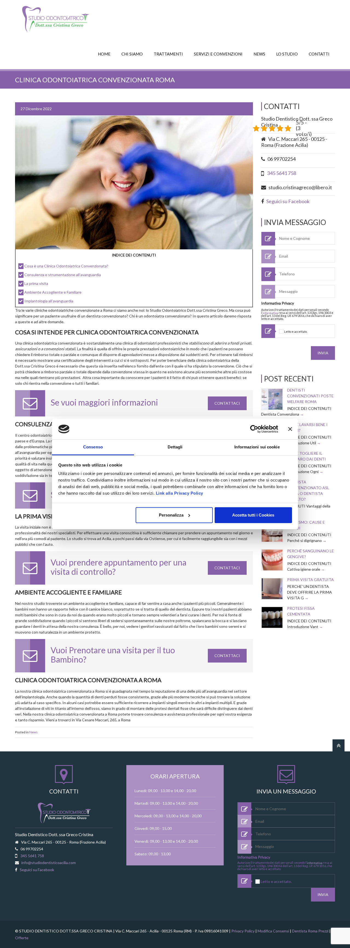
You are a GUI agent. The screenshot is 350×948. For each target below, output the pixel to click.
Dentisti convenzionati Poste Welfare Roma (310, 396)
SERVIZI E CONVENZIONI (218, 53)
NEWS (259, 53)
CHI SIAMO (132, 53)
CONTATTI (319, 53)
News (33, 732)
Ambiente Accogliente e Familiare (52, 292)
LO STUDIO (287, 53)
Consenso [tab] (93, 447)
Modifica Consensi (273, 931)
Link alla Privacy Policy (179, 493)
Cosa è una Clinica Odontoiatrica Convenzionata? (66, 266)
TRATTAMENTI (168, 53)
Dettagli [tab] (175, 447)
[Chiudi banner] (290, 429)
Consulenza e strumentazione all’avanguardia (62, 274)
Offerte (21, 937)
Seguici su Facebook (288, 201)
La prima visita (36, 283)
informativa (270, 313)
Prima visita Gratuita (310, 579)
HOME (104, 53)
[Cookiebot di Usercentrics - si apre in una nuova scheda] (254, 429)
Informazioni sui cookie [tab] (256, 447)
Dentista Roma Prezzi (310, 931)
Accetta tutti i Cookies (253, 515)
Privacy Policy (243, 931)
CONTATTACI (227, 403)
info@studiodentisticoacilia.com (48, 862)
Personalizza (171, 515)
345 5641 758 (281, 173)
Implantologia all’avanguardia (48, 301)
